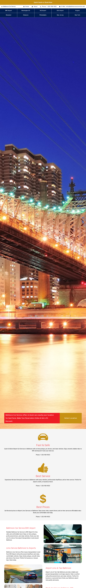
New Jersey (60, 15)
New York (77, 15)
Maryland (8, 15)
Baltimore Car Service (9, 6)
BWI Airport (8, 10)
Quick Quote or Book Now (43, 2)
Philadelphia (42, 15)
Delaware (25, 15)
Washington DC (26, 10)
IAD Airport (43, 10)
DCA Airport (60, 10)
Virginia (77, 10)
